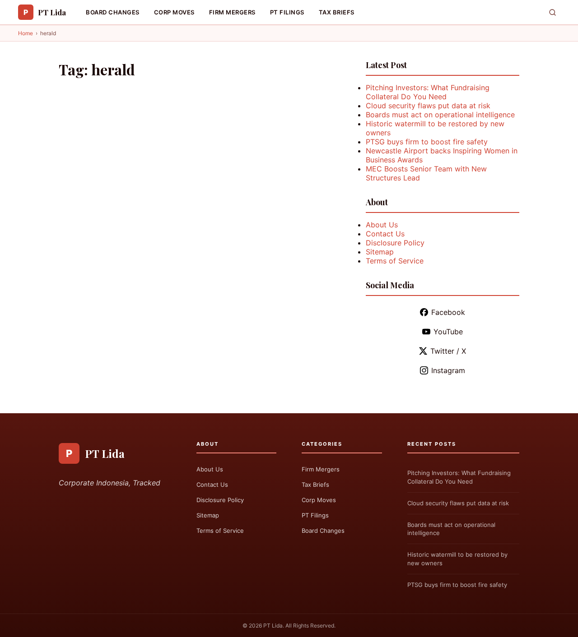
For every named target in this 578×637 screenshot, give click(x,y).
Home (25, 33)
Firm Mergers (232, 12)
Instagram (448, 370)
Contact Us (385, 233)
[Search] (552, 12)
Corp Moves (174, 12)
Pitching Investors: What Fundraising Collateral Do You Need (427, 92)
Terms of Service (395, 260)
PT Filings (287, 12)
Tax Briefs (336, 12)
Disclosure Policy (395, 242)
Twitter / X (448, 350)
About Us (382, 224)
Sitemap (380, 251)
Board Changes (113, 12)
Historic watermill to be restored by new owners (457, 559)
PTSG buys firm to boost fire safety (427, 141)
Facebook (448, 312)
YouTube (448, 331)
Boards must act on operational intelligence (440, 114)
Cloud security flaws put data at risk (428, 105)
